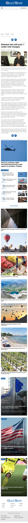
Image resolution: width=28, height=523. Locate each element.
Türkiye (7, 34)
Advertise (3, 519)
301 (14, 74)
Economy (13, 503)
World (3, 505)
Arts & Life (13, 505)
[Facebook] (12, 40)
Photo (12, 507)
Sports (20, 505)
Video (3, 507)
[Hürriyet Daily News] (14, 3)
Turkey (19, 76)
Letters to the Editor (18, 517)
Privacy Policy (4, 515)
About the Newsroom (6, 517)
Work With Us (17, 515)
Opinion (21, 503)
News (2, 34)
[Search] (21, 8)
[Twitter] (15, 40)
